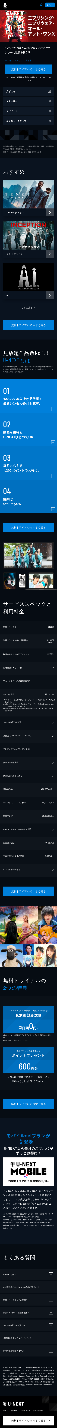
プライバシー (25, 1410)
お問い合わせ (38, 1410)
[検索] (41, 5)
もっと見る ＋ (28, 307)
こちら (28, 80)
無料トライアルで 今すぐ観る (28, 69)
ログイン (50, 5)
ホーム (5, 1410)
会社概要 (14, 1410)
